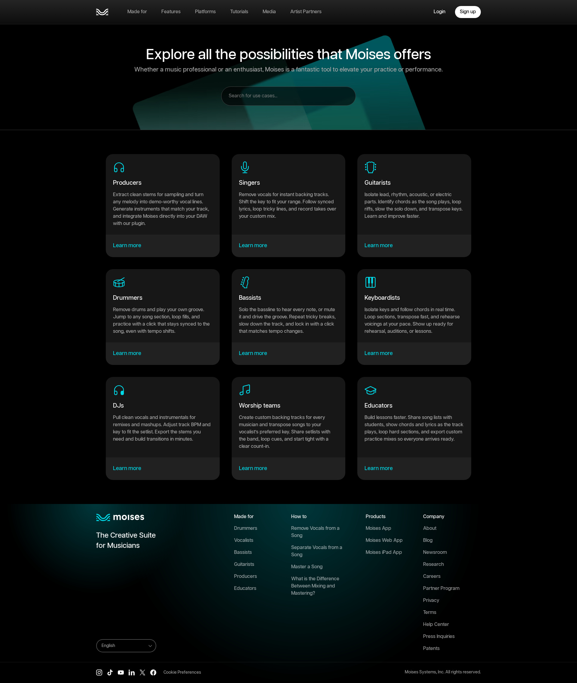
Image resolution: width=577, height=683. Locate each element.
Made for (137, 11)
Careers (432, 576)
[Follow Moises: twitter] (142, 672)
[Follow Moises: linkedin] (132, 672)
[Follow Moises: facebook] (153, 672)
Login (439, 11)
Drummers (245, 528)
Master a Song (306, 566)
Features (171, 11)
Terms (429, 612)
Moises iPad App (384, 552)
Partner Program (441, 588)
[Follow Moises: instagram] (99, 672)
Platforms (205, 11)
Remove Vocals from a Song (315, 532)
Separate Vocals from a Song (316, 551)
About (429, 528)
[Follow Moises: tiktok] (110, 672)
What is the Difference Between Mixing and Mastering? (315, 586)
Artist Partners (306, 11)
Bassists (243, 552)
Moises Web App (384, 540)
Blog (427, 540)
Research (433, 564)
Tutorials (239, 11)
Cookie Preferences (182, 672)
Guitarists (244, 564)
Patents (431, 648)
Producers (245, 576)
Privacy (431, 600)
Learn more (127, 245)
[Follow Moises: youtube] (121, 672)
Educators (245, 588)
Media (269, 11)
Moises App (378, 528)
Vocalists (243, 540)
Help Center (436, 624)
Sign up (468, 11)
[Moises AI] (102, 12)
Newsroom (435, 552)
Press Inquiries (439, 636)
